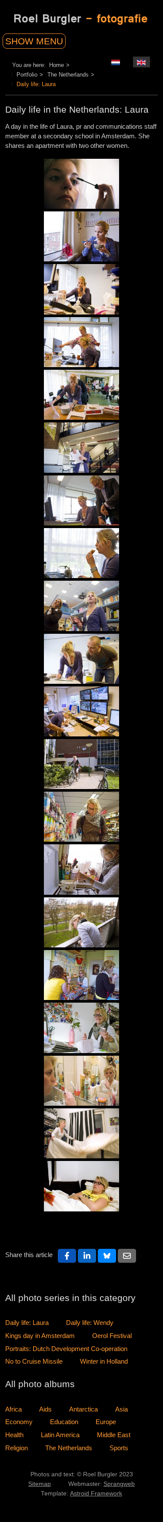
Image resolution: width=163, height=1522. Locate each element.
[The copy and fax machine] (81, 447)
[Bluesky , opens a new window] (107, 1256)
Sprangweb (119, 1484)
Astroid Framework (96, 1493)
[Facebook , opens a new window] (67, 1256)
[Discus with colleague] (81, 342)
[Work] (81, 289)
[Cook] (81, 869)
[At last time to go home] (81, 764)
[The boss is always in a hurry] (81, 500)
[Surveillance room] (81, 711)
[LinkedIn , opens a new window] (87, 1256)
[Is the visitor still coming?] (81, 922)
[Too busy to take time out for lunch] (81, 553)
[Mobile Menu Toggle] (44, 39)
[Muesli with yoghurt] (81, 236)
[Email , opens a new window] (127, 1256)
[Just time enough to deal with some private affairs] (81, 1027)
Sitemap (39, 1484)
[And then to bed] (81, 1080)
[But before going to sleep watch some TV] (81, 1186)
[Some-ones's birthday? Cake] (81, 394)
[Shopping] (81, 816)
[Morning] (81, 183)
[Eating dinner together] (81, 975)
